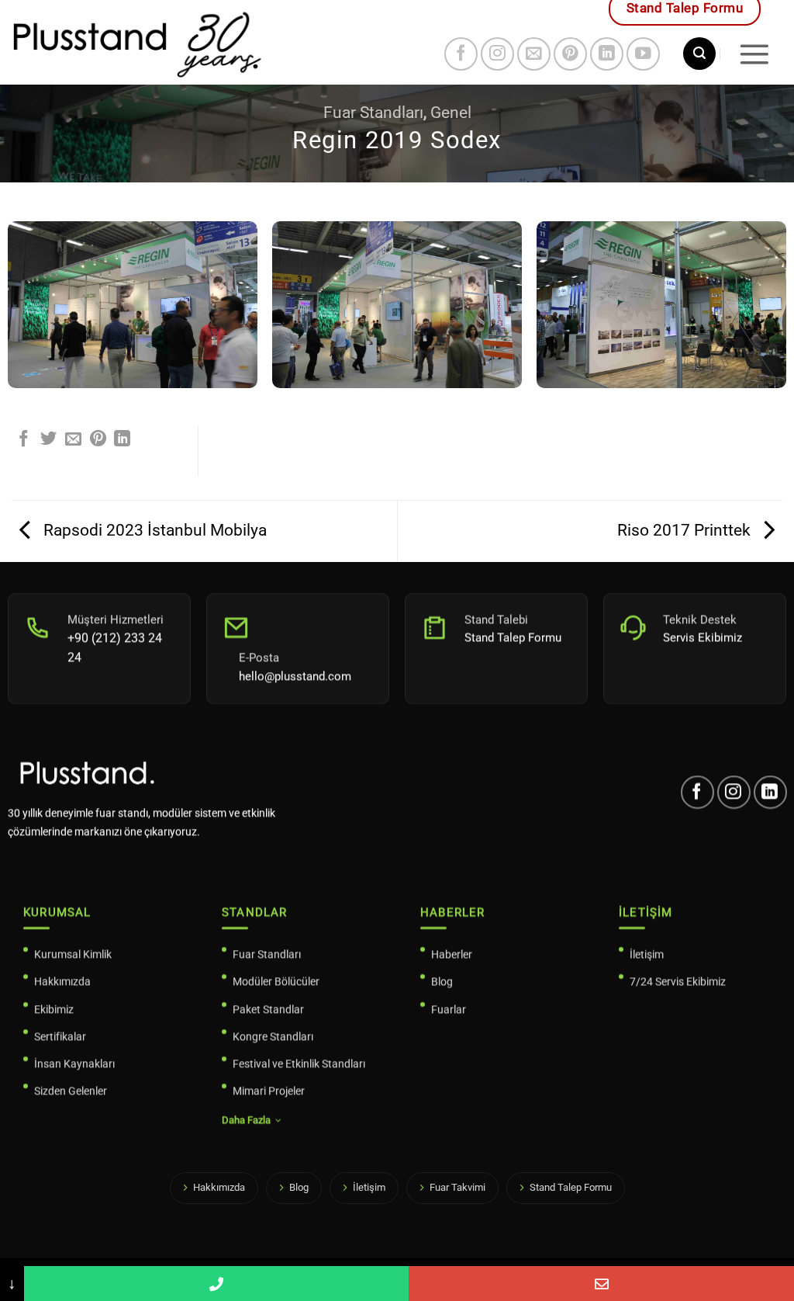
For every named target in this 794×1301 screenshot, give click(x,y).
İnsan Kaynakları (74, 1063)
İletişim (647, 954)
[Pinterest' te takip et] (570, 54)
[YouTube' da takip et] (643, 54)
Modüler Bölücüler (276, 981)
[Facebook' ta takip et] (461, 54)
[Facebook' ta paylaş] (24, 440)
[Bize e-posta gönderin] (534, 54)
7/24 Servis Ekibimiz (678, 981)
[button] (699, 53)
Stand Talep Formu (571, 1187)
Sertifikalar (60, 1035)
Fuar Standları (373, 112)
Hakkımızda (62, 981)
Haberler (451, 954)
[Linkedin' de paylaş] (122, 440)
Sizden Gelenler (70, 1090)
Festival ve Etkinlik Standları (299, 1063)
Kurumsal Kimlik (73, 954)
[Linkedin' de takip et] (606, 54)
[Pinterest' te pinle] (98, 440)
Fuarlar (448, 1008)
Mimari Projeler (269, 1090)
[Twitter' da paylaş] (48, 440)
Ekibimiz (54, 1008)
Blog (442, 981)
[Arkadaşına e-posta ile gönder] (73, 440)
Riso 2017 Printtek (685, 530)
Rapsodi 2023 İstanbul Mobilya (153, 530)
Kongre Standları (273, 1035)
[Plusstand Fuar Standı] (202, 42)
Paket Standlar (268, 1008)
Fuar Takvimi (457, 1187)
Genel (450, 112)
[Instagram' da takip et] (497, 54)
